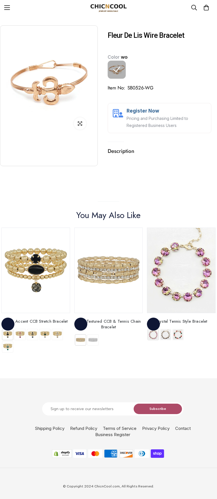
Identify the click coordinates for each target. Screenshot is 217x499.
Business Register (112, 434)
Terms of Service (119, 428)
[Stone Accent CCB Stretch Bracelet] (35, 270)
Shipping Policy (49, 428)
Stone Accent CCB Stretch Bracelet (36, 321)
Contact (183, 428)
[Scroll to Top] (205, 468)
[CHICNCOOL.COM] (108, 8)
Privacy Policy (156, 428)
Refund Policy (83, 428)
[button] (206, 7)
